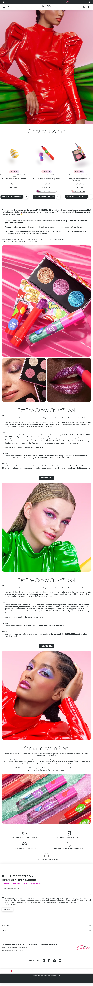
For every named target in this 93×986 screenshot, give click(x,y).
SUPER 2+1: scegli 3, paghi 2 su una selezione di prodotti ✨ (46, 2)
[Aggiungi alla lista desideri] (26, 197)
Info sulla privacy (10, 904)
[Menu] (4, 6)
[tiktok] (54, 960)
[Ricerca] (9, 6)
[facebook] (49, 960)
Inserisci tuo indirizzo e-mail (11, 888)
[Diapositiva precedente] (3, 2)
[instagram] (44, 960)
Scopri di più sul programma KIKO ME (12, 950)
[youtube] (60, 960)
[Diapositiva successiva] (90, 2)
